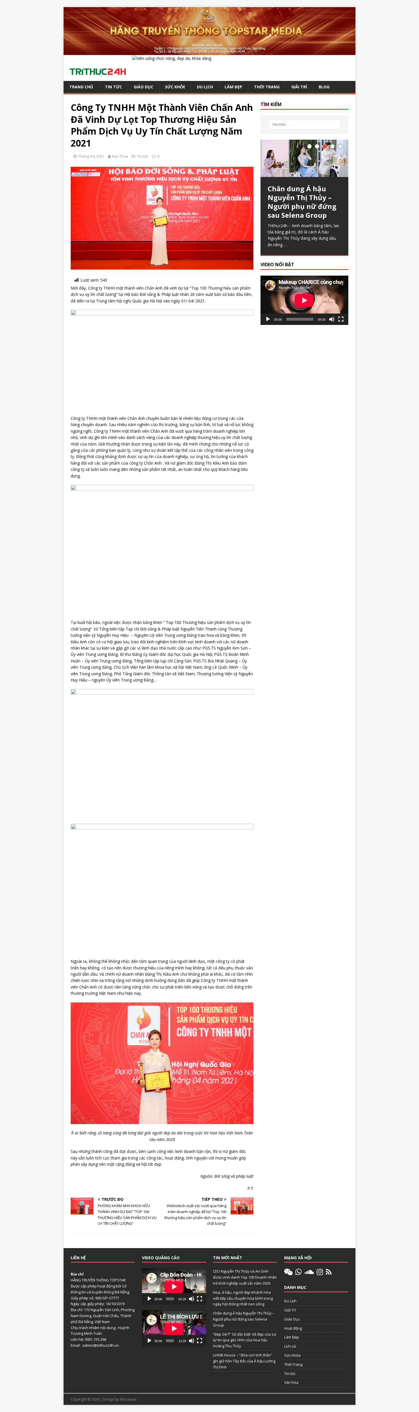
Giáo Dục (143, 86)
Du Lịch (205, 86)
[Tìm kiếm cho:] (304, 124)
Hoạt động (293, 1328)
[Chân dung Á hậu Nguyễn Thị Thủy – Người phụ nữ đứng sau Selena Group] (304, 158)
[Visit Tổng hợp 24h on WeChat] (288, 1273)
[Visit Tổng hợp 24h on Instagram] (320, 1273)
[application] (304, 300)
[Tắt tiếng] (332, 319)
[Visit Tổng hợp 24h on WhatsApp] (298, 1273)
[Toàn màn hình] (341, 319)
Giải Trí (299, 86)
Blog (324, 86)
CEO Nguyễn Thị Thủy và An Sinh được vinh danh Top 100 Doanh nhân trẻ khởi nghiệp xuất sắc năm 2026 (245, 1277)
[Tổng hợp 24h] (209, 51)
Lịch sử (290, 1346)
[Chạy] (268, 319)
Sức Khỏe (175, 86)
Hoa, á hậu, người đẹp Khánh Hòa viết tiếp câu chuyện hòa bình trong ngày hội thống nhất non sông (243, 1298)
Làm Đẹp (233, 86)
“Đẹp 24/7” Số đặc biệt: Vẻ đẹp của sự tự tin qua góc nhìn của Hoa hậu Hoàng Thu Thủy (244, 1340)
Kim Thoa (120, 156)
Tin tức (113, 86)
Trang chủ (81, 86)
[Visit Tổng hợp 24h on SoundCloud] (309, 1273)
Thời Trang (267, 86)
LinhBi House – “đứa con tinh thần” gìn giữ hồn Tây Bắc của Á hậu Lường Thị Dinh (244, 1361)
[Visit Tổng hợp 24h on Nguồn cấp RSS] (328, 1273)
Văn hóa (291, 1382)
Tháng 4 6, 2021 (91, 156)
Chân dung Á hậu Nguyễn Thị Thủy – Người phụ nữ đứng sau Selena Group (243, 1319)
